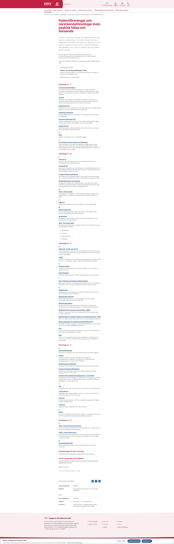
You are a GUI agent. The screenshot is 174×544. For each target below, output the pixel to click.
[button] (99, 481)
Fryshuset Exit (63, 166)
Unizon (61, 412)
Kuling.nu (62, 202)
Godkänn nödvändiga (134, 541)
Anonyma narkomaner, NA (67, 119)
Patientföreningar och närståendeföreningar (91, 14)
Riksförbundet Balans (65, 303)
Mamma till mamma (65, 209)
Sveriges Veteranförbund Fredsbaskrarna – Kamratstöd (76, 375)
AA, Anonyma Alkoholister (67, 87)
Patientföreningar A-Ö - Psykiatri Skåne (70, 77)
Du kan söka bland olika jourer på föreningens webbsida (77, 415)
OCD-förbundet (64, 273)
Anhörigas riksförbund (66, 112)
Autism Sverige (63, 126)
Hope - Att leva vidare (66, 191)
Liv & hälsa (56, 14)
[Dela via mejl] (92, 481)
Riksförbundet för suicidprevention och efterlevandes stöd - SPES (80, 317)
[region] (87, 541)
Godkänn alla (147, 541)
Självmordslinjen (66, 236)
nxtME (61, 257)
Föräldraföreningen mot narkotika (69, 181)
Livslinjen (64, 233)
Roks (60, 335)
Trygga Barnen (63, 391)
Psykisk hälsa (63, 14)
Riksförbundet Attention (66, 297)
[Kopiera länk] (96, 481)
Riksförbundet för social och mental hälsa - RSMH (74, 310)
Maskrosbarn (63, 216)
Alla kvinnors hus (64, 106)
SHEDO (61, 355)
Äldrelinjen (64, 239)
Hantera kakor (121, 541)
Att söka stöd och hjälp (73, 14)
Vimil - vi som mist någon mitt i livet (70, 426)
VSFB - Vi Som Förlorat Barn (67, 432)
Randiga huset (63, 290)
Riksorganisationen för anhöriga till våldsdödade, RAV (76, 322)
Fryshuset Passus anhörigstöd (68, 174)
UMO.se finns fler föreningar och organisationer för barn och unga (77, 454)
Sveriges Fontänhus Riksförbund (69, 369)
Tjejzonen (62, 405)
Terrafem (62, 398)
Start (51, 14)
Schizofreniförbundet (65, 350)
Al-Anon (61, 97)
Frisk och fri (62, 159)
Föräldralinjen (65, 230)
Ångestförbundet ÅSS (66, 443)
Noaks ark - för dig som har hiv (68, 249)
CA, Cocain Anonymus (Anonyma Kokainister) (73, 142)
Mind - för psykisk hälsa (66, 223)
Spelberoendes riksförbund (67, 364)
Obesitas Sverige (64, 266)
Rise (60, 328)
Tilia (60, 386)
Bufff (60, 135)
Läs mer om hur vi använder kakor (74, 542)
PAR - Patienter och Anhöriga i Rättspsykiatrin (73, 281)
